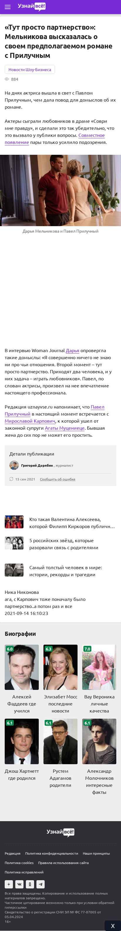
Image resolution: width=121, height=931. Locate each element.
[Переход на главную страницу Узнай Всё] (32, 7)
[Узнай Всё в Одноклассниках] (30, 884)
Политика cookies (19, 862)
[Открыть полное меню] (8, 7)
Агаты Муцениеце (65, 428)
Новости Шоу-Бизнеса (30, 69)
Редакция (13, 853)
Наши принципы (96, 853)
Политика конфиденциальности (51, 853)
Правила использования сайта (63, 862)
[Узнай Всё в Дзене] (9, 884)
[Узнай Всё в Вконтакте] (19, 884)
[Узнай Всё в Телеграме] (40, 884)
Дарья (72, 350)
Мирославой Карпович (30, 421)
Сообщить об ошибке (57, 479)
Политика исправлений (24, 872)
